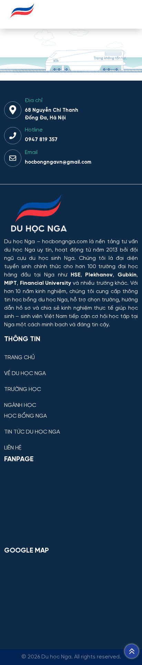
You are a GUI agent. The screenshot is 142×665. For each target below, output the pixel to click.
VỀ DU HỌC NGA (25, 373)
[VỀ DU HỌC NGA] (71, 368)
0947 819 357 (41, 140)
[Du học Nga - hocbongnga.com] (22, 22)
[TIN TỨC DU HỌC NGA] (71, 426)
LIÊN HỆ (12, 448)
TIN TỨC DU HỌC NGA (32, 432)
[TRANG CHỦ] (71, 352)
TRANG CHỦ (19, 358)
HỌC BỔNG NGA (25, 416)
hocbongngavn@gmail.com (58, 162)
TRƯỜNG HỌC (22, 389)
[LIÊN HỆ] (71, 442)
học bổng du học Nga (40, 300)
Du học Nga (19, 242)
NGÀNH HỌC (20, 405)
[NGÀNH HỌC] (71, 400)
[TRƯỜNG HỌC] (71, 384)
